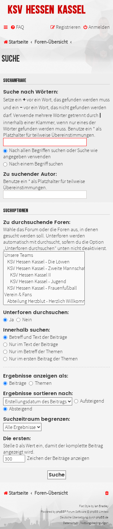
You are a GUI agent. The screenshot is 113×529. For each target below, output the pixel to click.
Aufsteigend (91, 401)
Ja (11, 319)
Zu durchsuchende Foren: (37, 222)
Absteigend (20, 408)
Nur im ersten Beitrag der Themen (43, 358)
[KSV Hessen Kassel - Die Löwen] (44, 261)
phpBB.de (102, 517)
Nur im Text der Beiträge (33, 344)
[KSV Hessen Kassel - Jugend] (44, 281)
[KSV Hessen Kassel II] (44, 275)
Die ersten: (17, 438)
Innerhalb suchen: (26, 329)
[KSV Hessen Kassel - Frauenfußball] (44, 288)
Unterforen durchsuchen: (36, 312)
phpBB (60, 512)
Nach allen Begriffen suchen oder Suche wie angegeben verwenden (50, 153)
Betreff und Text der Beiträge (37, 337)
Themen (43, 383)
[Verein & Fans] (44, 294)
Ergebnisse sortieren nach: (38, 393)
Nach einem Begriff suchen (35, 163)
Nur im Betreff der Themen (35, 351)
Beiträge (17, 383)
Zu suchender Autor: (30, 174)
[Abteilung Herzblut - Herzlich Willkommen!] (44, 301)
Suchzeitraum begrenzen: (36, 419)
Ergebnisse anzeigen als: (35, 375)
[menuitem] (17, 27)
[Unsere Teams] (44, 255)
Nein (26, 319)
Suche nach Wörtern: (30, 91)
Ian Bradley (101, 506)
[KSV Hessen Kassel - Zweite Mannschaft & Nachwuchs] (44, 268)
